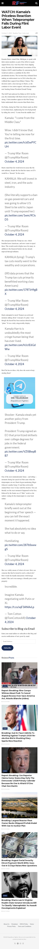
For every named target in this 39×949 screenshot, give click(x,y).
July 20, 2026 (6, 829)
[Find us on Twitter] (15, 943)
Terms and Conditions (24, 926)
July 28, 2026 (6, 701)
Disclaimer (14, 924)
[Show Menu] (3, 3)
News (5, 686)
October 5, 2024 (7, 33)
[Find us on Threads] (23, 943)
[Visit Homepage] (19, 3)
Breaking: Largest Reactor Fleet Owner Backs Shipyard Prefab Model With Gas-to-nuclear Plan (19, 823)
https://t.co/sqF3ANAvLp (19, 607)
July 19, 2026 (6, 868)
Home (32, 924)
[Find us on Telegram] (18, 943)
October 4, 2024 (14, 161)
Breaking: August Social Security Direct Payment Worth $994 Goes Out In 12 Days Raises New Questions (19, 863)
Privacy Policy (11, 926)
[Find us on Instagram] (20, 943)
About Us (6, 924)
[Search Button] (36, 3)
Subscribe (7, 648)
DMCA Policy (24, 924)
